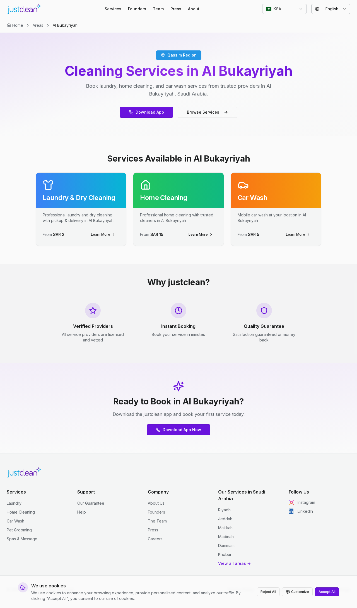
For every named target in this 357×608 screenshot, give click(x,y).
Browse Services (203, 112)
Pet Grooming (19, 530)
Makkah (225, 527)
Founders (137, 8)
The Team (157, 521)
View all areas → (234, 563)
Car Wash (15, 521)
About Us (156, 503)
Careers (155, 538)
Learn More (100, 234)
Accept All (327, 592)
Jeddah (225, 518)
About (193, 8)
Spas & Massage (22, 538)
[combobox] (284, 9)
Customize (300, 592)
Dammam (226, 545)
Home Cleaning (21, 512)
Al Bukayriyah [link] (65, 25)
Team (158, 8)
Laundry (14, 503)
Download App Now (182, 429)
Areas (38, 25)
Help (81, 512)
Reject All (268, 592)
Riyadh (224, 509)
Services (113, 8)
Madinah (226, 536)
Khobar (224, 554)
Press (175, 8)
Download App (150, 112)
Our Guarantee (90, 503)
